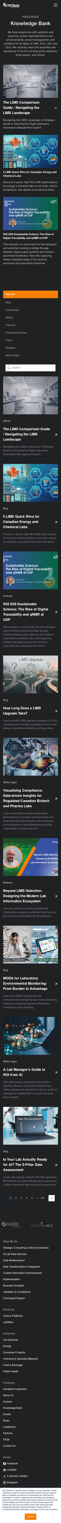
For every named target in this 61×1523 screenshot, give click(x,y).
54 (42, 1198)
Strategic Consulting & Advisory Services (26, 1248)
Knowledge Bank (12, 1408)
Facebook (12, 1463)
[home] (11, 5)
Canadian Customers (15, 1389)
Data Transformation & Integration (21, 1267)
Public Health (10, 1371)
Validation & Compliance (17, 1292)
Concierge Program (14, 1298)
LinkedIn (11, 1470)
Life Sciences (10, 1340)
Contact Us (9, 1446)
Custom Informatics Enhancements (22, 1273)
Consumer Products (14, 1352)
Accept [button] (30, 1516)
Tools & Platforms (13, 1316)
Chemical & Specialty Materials (20, 1359)
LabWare (8, 1322)
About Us (8, 1395)
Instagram (12, 1482)
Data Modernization (14, 1260)
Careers (7, 1402)
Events (7, 1414)
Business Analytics (13, 1286)
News (6, 1421)
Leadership (9, 1427)
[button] (55, 5)
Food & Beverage (13, 1365)
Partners (8, 1433)
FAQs (6, 1439)
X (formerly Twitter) (17, 1476)
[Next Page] (51, 1198)
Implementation (11, 1279)
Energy (7, 1346)
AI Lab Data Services (15, 1254)
